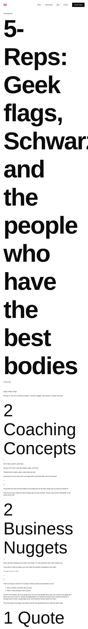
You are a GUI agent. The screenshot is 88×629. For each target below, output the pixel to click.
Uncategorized (7, 13)
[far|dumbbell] (5, 4)
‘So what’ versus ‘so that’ (10, 571)
